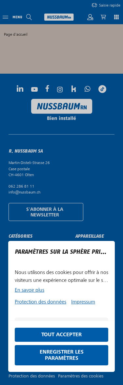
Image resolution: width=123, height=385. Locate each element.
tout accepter (61, 335)
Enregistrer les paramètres (62, 355)
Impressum (83, 301)
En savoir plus (29, 290)
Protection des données (40, 301)
